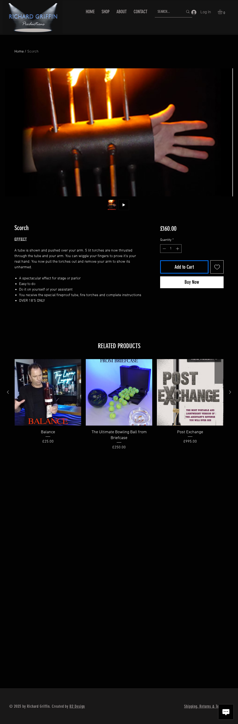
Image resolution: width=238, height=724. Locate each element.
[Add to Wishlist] (217, 267)
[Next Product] (230, 392)
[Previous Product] (8, 392)
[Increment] (178, 249)
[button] (223, 12)
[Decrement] (164, 249)
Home (19, 51)
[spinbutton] (171, 249)
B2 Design (77, 706)
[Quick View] (48, 392)
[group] (119, 404)
